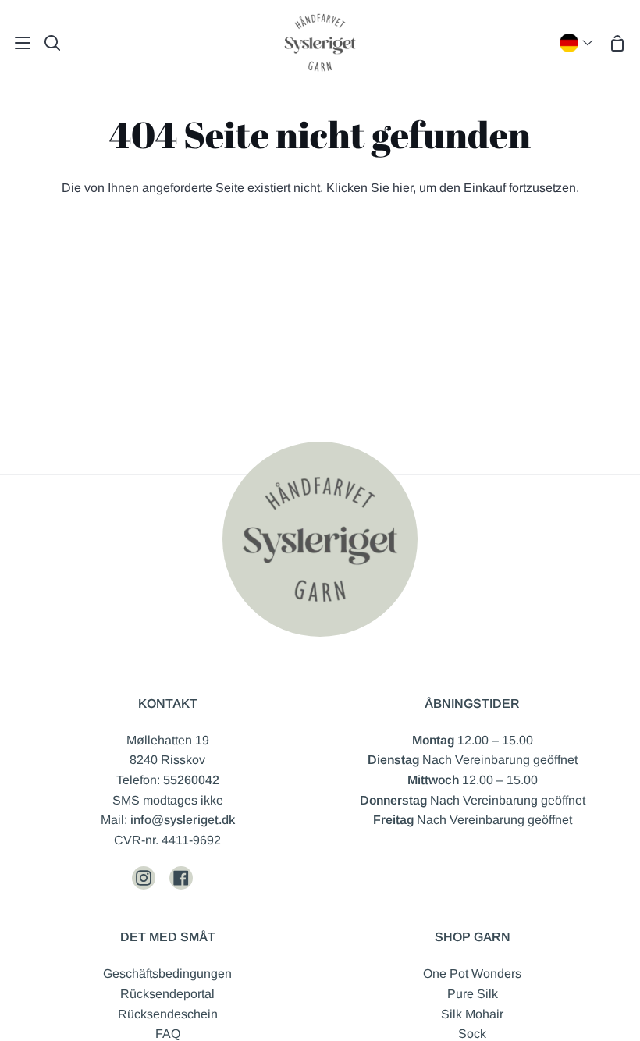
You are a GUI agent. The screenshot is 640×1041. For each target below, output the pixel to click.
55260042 (191, 780)
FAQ (167, 1033)
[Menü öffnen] (16, 43)
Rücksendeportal (167, 993)
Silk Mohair (472, 1014)
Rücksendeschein (168, 1014)
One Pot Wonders (472, 973)
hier (403, 187)
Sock (472, 1033)
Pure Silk (472, 993)
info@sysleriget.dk (182, 819)
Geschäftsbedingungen (167, 973)
